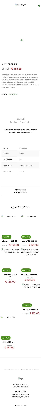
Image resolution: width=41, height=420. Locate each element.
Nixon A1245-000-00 (29, 274)
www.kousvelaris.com (20, 387)
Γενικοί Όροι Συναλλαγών (30, 370)
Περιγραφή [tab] (20, 119)
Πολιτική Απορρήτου (11, 370)
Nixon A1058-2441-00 (9, 275)
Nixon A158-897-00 (9, 241)
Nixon (25, 192)
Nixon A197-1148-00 (30, 309)
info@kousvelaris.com (21, 394)
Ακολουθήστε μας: (20, 405)
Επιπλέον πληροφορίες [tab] (20, 122)
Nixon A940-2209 (9, 342)
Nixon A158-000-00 (29, 241)
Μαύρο (21, 153)
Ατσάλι (21, 171)
